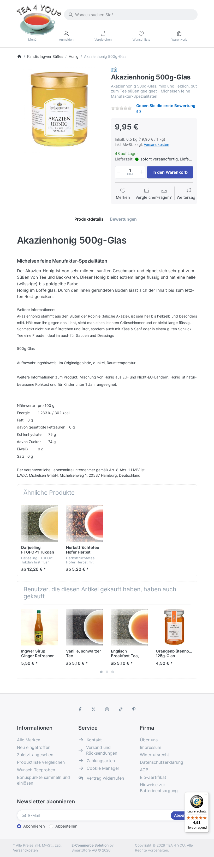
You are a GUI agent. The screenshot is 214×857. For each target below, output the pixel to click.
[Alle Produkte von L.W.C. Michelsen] (114, 69)
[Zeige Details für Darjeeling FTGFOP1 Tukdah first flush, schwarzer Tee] (39, 523)
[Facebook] (80, 709)
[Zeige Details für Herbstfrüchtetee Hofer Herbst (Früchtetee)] (84, 523)
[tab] (89, 219)
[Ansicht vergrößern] (60, 110)
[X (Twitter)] (93, 709)
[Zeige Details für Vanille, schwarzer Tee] (84, 627)
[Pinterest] (134, 709)
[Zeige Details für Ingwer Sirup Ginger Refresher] (39, 627)
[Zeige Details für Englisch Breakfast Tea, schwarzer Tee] (129, 627)
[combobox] (131, 14)
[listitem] (60, 110)
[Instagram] (107, 709)
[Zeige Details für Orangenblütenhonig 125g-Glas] (174, 627)
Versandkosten (156, 144)
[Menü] (206, 795)
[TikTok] (120, 709)
